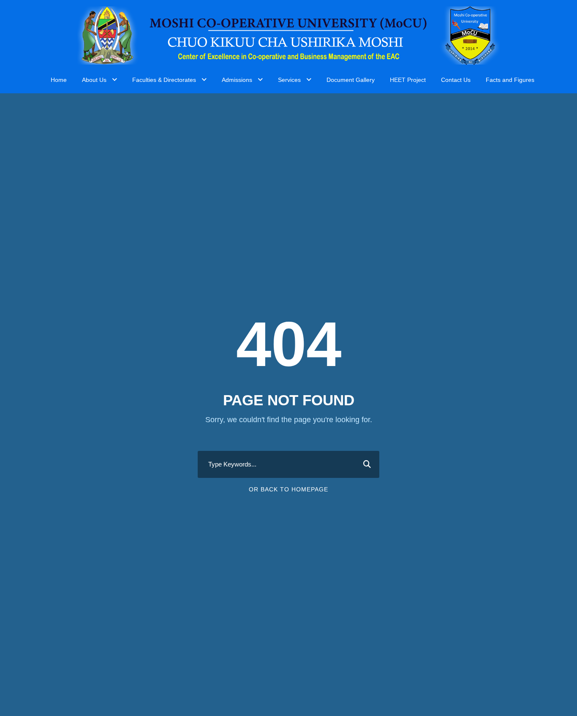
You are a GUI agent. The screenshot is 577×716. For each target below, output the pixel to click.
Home (59, 79)
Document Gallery (351, 79)
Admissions (237, 79)
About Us (94, 79)
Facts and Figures (510, 79)
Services (289, 79)
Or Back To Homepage (288, 489)
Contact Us (456, 79)
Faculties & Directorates (164, 79)
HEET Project (408, 79)
